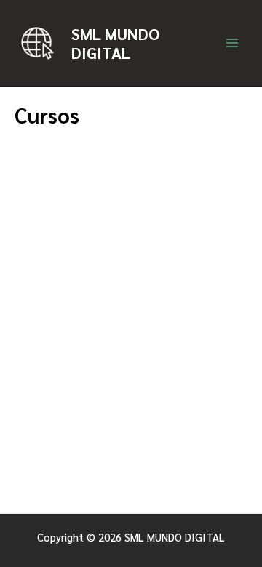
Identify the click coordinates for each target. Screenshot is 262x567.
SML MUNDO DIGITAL (115, 43)
